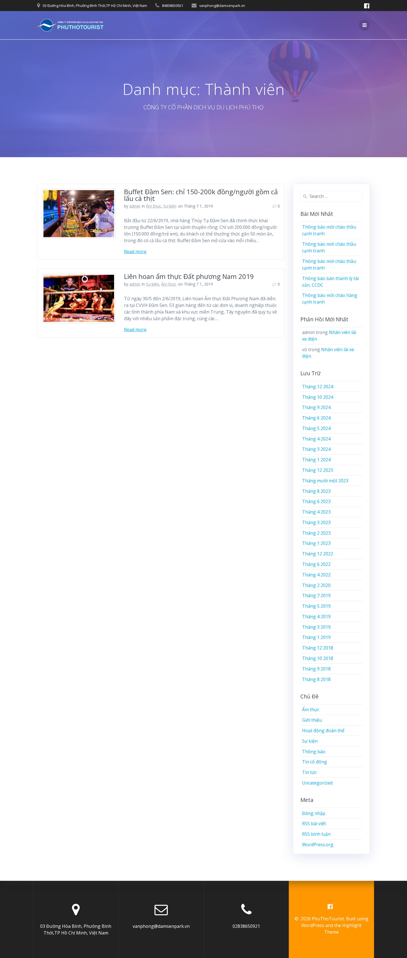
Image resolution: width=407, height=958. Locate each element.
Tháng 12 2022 (317, 554)
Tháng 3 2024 (316, 449)
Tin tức (309, 772)
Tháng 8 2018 (316, 679)
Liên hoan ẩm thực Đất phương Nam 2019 (189, 276)
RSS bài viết (314, 823)
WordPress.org (317, 845)
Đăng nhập (313, 813)
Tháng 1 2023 (316, 543)
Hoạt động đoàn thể (323, 730)
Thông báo (313, 752)
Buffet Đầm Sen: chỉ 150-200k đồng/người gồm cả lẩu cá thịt (201, 195)
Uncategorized (317, 783)
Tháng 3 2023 (316, 522)
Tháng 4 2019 (316, 616)
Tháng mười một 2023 (325, 481)
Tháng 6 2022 (316, 564)
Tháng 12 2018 (317, 648)
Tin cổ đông (314, 762)
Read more (135, 251)
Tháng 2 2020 (316, 585)
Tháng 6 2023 (316, 501)
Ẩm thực (153, 206)
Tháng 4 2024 (316, 439)
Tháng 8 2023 (316, 491)
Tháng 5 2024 (316, 428)
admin (134, 206)
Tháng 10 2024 (317, 397)
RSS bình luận (316, 834)
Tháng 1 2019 (316, 637)
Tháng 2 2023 (316, 533)
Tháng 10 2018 (317, 658)
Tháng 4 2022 (316, 575)
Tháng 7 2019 (316, 595)
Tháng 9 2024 (316, 407)
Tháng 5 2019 (316, 606)
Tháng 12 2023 (317, 470)
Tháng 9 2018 (316, 669)
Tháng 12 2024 (317, 387)
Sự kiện (169, 206)
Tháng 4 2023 (316, 512)
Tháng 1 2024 (316, 460)
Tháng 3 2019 (316, 627)
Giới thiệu (312, 720)
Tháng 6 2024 (316, 418)
